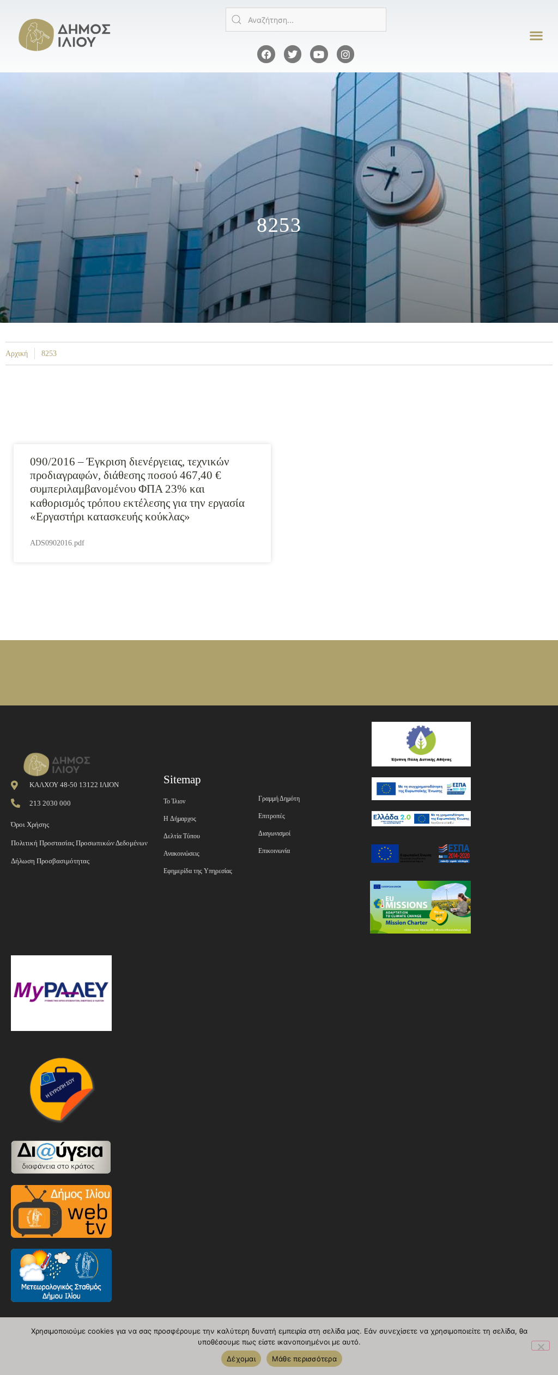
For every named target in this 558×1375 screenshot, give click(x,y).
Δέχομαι (241, 1358)
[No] (540, 1346)
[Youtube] (318, 54)
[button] (536, 35)
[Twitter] (292, 54)
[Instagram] (345, 54)
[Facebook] (266, 54)
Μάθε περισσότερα (304, 1358)
